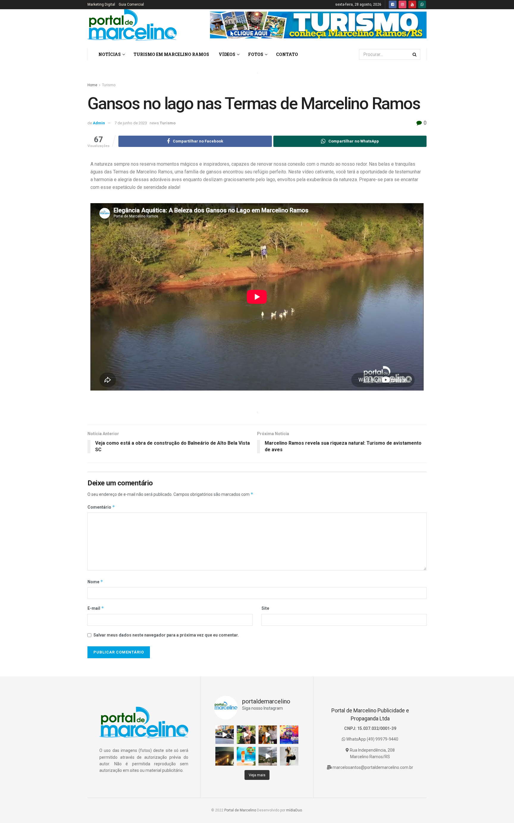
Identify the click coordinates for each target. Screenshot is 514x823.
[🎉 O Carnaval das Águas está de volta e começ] (289, 734)
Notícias (109, 54)
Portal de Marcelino (240, 810)
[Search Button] (415, 54)
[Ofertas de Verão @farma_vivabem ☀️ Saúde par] (246, 756)
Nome (95, 581)
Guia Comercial (131, 4)
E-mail (95, 608)
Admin (99, 123)
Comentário (101, 507)
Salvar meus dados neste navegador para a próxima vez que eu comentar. (166, 635)
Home (92, 85)
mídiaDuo (294, 810)
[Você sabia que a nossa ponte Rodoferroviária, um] (224, 756)
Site (265, 608)
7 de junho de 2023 (131, 123)
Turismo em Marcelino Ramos (171, 54)
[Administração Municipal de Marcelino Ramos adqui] (224, 734)
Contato (287, 54)
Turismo (108, 85)
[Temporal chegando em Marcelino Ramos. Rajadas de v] (267, 756)
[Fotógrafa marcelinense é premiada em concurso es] (289, 756)
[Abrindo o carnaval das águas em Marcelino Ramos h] (267, 734)
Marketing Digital (101, 4)
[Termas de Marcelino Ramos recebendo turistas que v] (246, 734)
